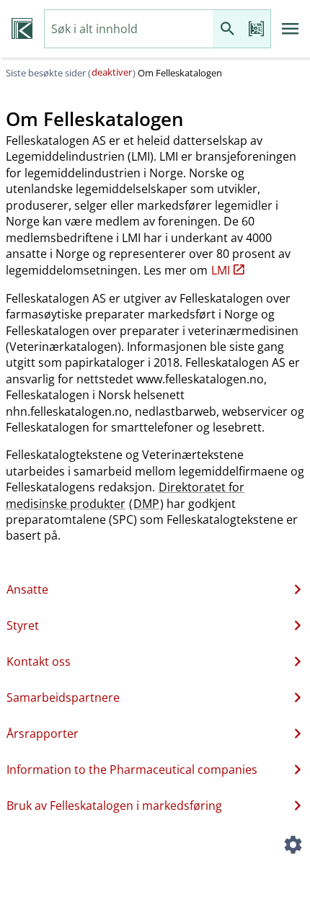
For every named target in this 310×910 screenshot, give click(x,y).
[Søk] (227, 29)
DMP (146, 504)
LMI (220, 270)
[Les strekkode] (256, 29)
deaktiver (112, 72)
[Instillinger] (292, 846)
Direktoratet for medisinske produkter (125, 495)
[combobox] (129, 29)
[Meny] (290, 29)
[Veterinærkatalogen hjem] (22, 28)
